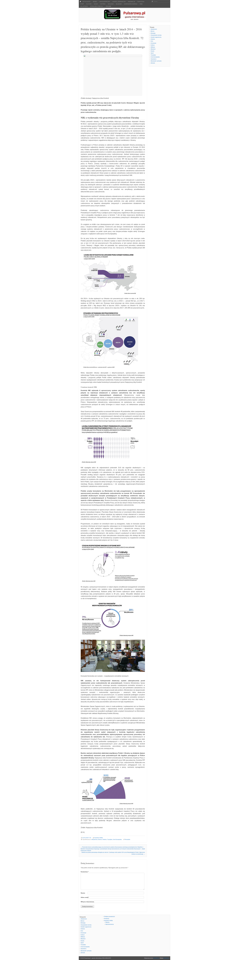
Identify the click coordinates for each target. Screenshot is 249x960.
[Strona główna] (80, 2)
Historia (103, 4)
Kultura (89, 4)
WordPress (156, 958)
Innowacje (131, 1)
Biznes (95, 1)
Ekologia (111, 4)
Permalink (127, 839)
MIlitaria (153, 47)
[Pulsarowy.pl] (124, 20)
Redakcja (106, 918)
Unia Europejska (104, 1)
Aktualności (86, 1)
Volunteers (84, 6)
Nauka (96, 4)
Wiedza (107, 922)
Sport (82, 4)
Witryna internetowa (87, 902)
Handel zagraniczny (119, 1)
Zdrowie (108, 6)
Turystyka (140, 1)
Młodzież (119, 4)
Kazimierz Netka (98, 837)
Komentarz (85, 872)
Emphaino (166, 958)
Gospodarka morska (130, 4)
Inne (141, 4)
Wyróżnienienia (109, 924)
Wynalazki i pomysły (96, 6)
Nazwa (83, 893)
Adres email (85, 897)
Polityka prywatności (109, 916)
